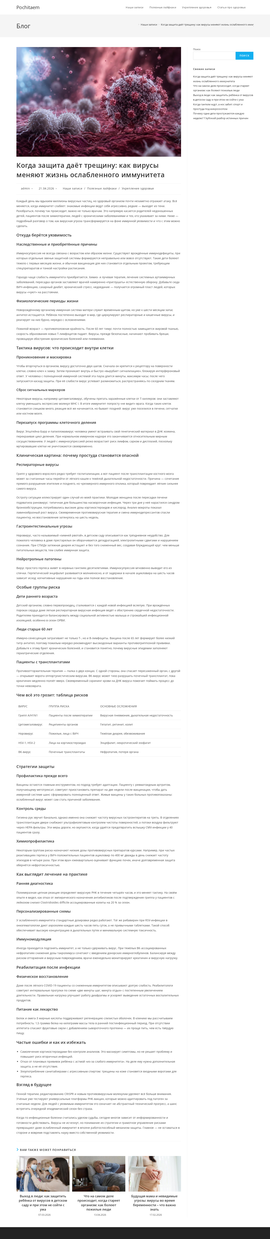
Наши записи (72, 188)
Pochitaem (28, 7)
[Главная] (136, 24)
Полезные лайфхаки (102, 188)
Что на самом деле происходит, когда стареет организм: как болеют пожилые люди (98, 1203)
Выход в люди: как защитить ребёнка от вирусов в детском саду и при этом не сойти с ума (43, 1203)
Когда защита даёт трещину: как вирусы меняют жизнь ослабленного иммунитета (212, 24)
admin (25, 188)
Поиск (197, 49)
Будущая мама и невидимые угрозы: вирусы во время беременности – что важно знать (154, 1203)
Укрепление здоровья (138, 188)
